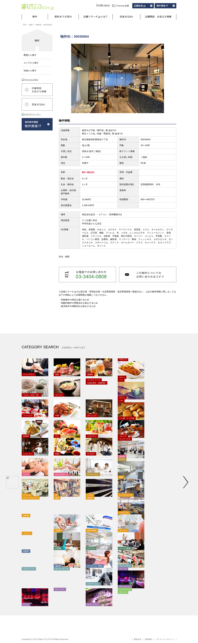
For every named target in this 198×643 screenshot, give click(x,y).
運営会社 (137, 639)
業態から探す (30, 55)
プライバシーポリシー (165, 639)
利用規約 (148, 639)
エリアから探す (31, 63)
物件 (31, 25)
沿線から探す (30, 70)
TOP (24, 25)
